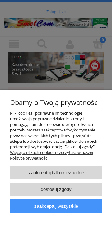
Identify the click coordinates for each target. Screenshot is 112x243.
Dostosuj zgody (56, 189)
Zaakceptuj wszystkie (56, 206)
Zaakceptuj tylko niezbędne (56, 172)
